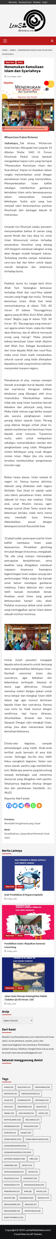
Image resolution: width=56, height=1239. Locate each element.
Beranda (13, 2)
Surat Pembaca (13, 1217)
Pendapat (30, 1178)
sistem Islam (33, 1211)
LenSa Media (12, 1139)
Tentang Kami (25, 2)
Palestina (11, 1178)
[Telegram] (21, 805)
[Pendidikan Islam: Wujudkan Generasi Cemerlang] (28, 922)
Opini (27, 1165)
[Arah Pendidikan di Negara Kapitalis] (28, 873)
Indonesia (25, 1107)
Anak (8, 1087)
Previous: (22, 821)
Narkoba (10, 1165)
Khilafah (31, 1126)
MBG (34, 1159)
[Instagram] (27, 805)
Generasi (24, 1100)
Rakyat (9, 1198)
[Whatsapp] (33, 805)
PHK (28, 1191)
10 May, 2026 (12, 899)
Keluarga (32, 1120)
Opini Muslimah (14, 1172)
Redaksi (37, 2)
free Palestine (30, 1093)
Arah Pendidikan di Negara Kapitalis (23, 894)
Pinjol (41, 1191)
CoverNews (20, 1233)
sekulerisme (12, 1211)
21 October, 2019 (14, 76)
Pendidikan (12, 1185)
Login (44, 2)
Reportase (10, 62)
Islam (41, 1107)
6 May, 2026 (11, 1004)
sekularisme (12, 1204)
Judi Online (26, 1113)
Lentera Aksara (14, 1159)
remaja (43, 1198)
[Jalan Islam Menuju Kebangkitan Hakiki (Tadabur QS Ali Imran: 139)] (28, 974)
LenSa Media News (37, 1139)
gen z (8, 1107)
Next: (26, 833)
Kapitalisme (12, 1120)
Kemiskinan (11, 1126)
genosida (42, 1100)
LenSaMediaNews (15, 1146)
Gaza (8, 1100)
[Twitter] (15, 805)
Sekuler (31, 1204)
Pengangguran (34, 1185)
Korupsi (10, 1133)
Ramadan (26, 1198)
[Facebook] (9, 805)
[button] (5, 40)
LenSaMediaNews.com (17, 1152)
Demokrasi (42, 1087)
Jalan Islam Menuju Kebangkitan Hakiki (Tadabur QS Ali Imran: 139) (25, 997)
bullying (24, 1087)
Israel (9, 1113)
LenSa (26, 1133)
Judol (43, 1113)
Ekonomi (10, 1093)
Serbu (20, 62)
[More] (39, 805)
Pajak (33, 1172)
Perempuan (12, 1191)
